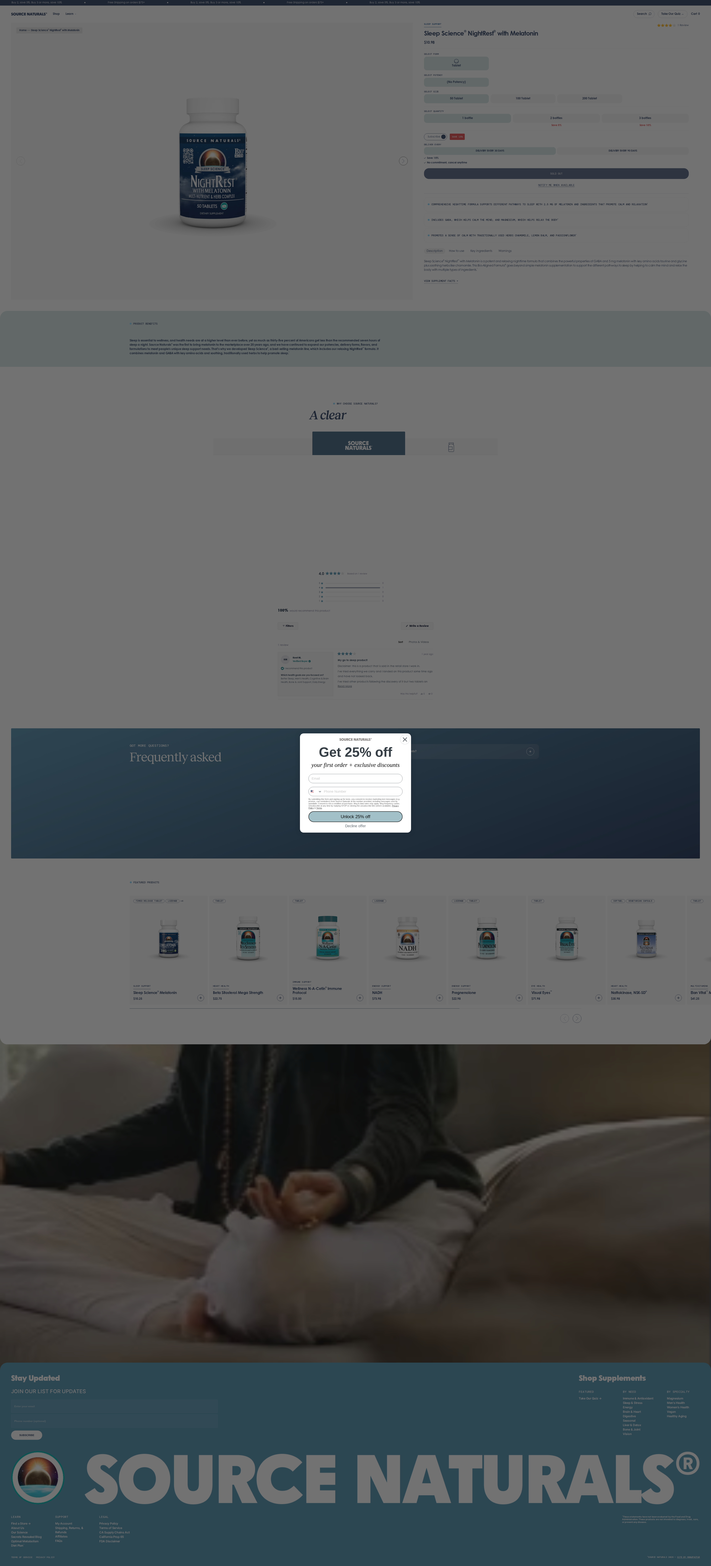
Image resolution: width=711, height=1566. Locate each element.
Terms (319, 808)
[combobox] (315, 791)
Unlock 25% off (355, 816)
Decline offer (355, 826)
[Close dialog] (405, 739)
